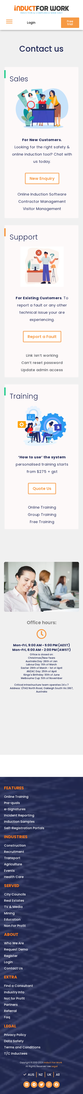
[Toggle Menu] (9, 21)
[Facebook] (56, 1084)
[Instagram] (49, 1084)
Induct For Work (53, 1062)
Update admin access (42, 369)
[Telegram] (34, 1084)
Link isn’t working (42, 355)
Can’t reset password (42, 362)
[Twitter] (41, 1084)
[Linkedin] (26, 1084)
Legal (54, 1066)
